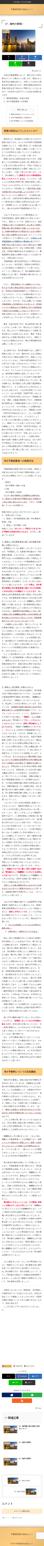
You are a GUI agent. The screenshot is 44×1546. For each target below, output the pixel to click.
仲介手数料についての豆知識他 (22, 121)
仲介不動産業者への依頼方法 (21, 117)
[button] (28, 63)
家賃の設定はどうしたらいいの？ (23, 114)
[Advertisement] (22, 1336)
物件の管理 (7, 1366)
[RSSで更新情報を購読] (22, 1400)
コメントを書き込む (22, 1511)
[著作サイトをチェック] (12, 1395)
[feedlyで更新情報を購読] (32, 1395)
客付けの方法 (30, 1366)
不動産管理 (18, 1366)
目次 (19, 110)
